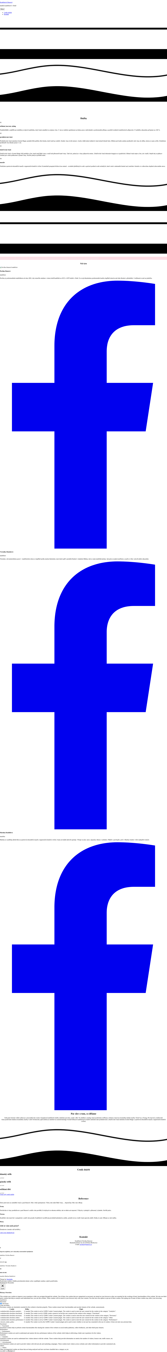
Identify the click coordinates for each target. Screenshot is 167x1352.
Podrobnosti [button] (3, 1283)
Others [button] (2, 1345)
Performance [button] (4, 1329)
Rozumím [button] (11, 1283)
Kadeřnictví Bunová (6, 2)
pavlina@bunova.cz (86, 1244)
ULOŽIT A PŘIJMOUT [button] (7, 1351)
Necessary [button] (3, 1301)
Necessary (5, 1303)
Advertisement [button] (4, 1340)
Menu (2, 9)
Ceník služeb (8, 12)
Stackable (9, 1279)
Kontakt (6, 14)
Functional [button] (3, 1324)
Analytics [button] (3, 1335)
